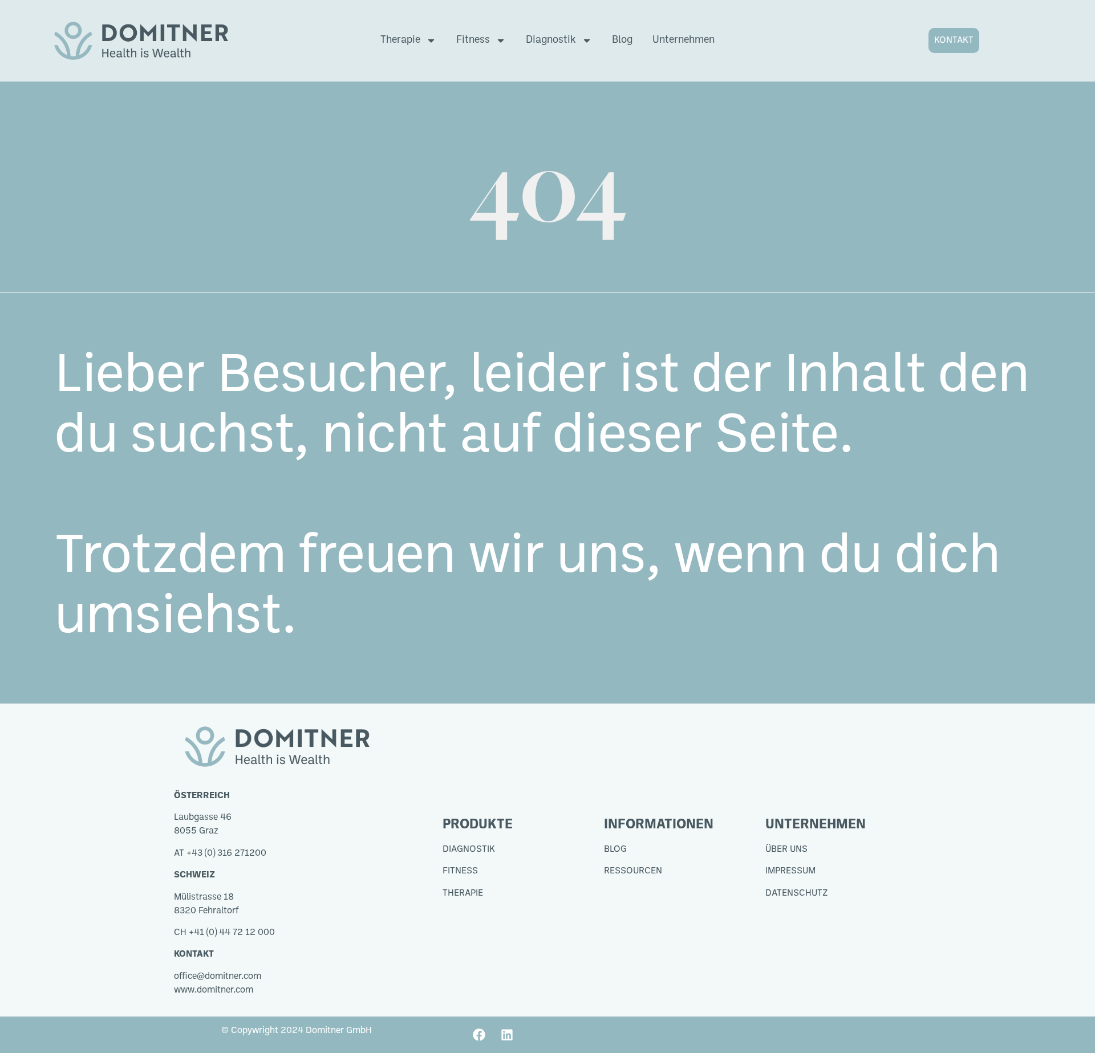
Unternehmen (683, 40)
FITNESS (460, 871)
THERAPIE (463, 893)
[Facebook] (479, 1034)
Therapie (400, 40)
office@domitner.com (217, 976)
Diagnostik (551, 40)
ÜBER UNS (786, 849)
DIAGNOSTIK (469, 849)
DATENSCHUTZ (796, 893)
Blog (622, 40)
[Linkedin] (507, 1034)
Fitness (473, 40)
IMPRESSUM (790, 871)
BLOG (615, 849)
